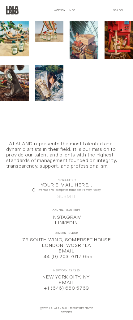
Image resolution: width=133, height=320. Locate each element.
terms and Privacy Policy (85, 189)
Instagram (66, 217)
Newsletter (66, 180)
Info (71, 10)
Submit (66, 196)
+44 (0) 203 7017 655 (66, 256)
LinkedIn (66, 223)
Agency (59, 10)
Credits (66, 312)
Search (118, 10)
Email (66, 251)
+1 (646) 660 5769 (66, 288)
